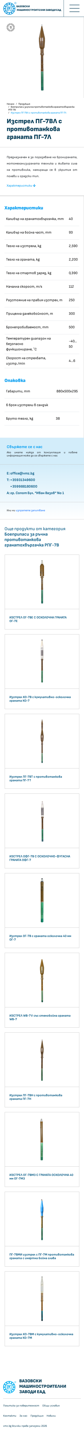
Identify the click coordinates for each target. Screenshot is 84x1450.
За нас (23, 1416)
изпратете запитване (30, 510)
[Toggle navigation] (74, 8)
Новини (51, 1416)
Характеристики (20, 185)
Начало (10, 103)
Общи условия (51, 1405)
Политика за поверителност (21, 1405)
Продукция (24, 103)
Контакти (9, 1416)
